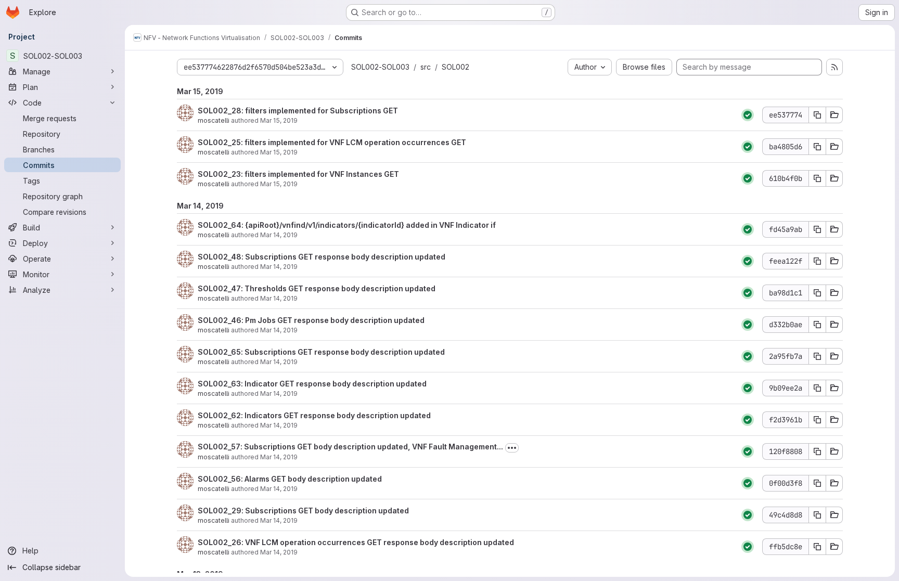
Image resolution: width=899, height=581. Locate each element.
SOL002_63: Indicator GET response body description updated (312, 383)
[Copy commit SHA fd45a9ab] (817, 229)
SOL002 (455, 66)
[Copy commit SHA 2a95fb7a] (817, 356)
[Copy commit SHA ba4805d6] (817, 146)
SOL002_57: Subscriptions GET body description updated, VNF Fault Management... (350, 446)
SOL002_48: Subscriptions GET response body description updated (321, 256)
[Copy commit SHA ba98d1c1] (817, 293)
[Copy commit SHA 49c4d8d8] (817, 515)
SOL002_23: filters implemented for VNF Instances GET (298, 174)
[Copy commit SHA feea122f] (817, 261)
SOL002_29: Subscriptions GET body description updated (303, 510)
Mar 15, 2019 (279, 120)
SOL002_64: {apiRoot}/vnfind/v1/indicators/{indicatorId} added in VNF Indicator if (347, 225)
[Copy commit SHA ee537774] (817, 115)
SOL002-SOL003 (380, 66)
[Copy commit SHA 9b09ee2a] (817, 388)
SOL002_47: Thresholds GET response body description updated (316, 288)
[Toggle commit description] (512, 448)
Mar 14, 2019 (279, 235)
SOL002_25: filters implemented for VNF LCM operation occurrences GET (332, 142)
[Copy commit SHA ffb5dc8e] (817, 546)
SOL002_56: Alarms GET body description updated (290, 478)
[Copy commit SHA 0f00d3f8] (817, 483)
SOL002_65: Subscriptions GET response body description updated (321, 351)
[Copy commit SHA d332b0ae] (817, 324)
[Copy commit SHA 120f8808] (817, 451)
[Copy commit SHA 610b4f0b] (817, 178)
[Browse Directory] (834, 115)
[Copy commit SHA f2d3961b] (817, 419)
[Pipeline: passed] (747, 115)
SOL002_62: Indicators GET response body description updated (314, 415)
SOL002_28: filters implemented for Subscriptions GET (298, 110)
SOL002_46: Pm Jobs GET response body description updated (311, 320)
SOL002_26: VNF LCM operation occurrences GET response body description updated (356, 542)
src (425, 66)
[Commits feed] (834, 67)
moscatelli (213, 120)
